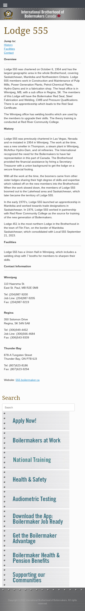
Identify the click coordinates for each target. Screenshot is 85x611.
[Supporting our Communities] (35, 585)
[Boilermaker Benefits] (35, 566)
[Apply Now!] (35, 429)
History (8, 44)
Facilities (9, 48)
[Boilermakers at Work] (35, 449)
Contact (9, 52)
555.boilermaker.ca (28, 380)
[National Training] (35, 468)
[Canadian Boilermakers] (42, 14)
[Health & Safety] (35, 488)
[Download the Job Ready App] (35, 527)
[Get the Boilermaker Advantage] (35, 546)
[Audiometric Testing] (35, 507)
